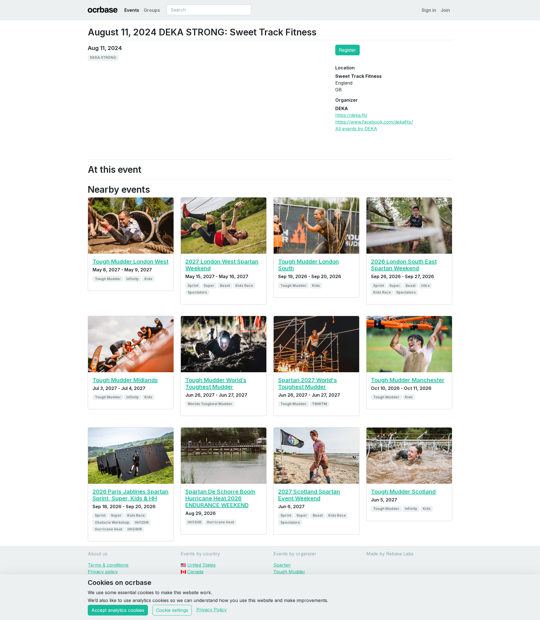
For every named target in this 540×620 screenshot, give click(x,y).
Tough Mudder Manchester (407, 380)
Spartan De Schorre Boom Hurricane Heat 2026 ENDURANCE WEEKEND (220, 498)
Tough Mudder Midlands (125, 380)
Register (347, 50)
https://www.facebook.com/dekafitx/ (374, 122)
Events (131, 10)
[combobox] (209, 9)
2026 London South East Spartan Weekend (404, 265)
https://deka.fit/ (351, 115)
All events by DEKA (356, 128)
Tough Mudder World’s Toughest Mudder (215, 383)
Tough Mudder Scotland (403, 491)
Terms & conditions (108, 565)
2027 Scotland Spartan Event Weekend (309, 495)
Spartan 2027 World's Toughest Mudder (307, 383)
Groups (152, 10)
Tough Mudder (289, 571)
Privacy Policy (211, 609)
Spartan (282, 565)
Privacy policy (103, 571)
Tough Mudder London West (130, 261)
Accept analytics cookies (117, 610)
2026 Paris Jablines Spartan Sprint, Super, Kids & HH (130, 495)
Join (445, 10)
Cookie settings (172, 610)
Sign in (429, 10)
